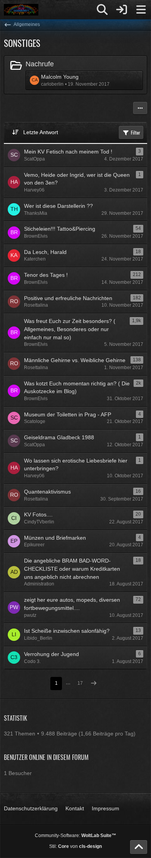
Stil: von (75, 846)
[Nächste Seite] (94, 684)
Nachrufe (40, 64)
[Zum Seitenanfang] (138, 847)
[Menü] (141, 9)
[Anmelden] (121, 9)
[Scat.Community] (21, 9)
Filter (135, 132)
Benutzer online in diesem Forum (46, 757)
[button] (140, 108)
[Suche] (102, 9)
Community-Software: (75, 835)
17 (80, 683)
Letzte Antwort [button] (40, 132)
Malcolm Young (60, 77)
